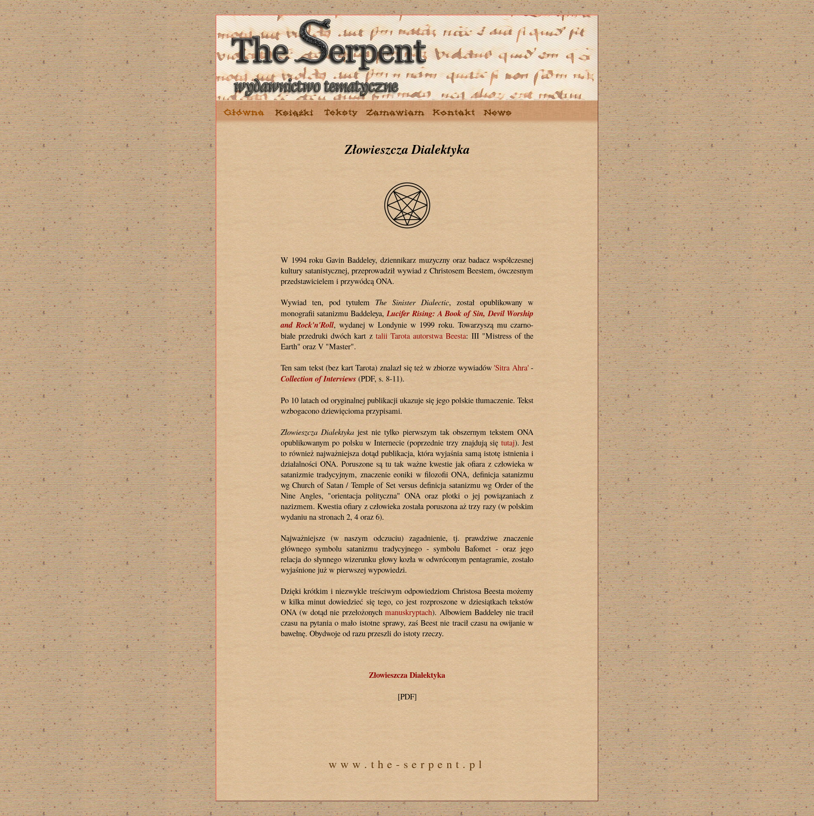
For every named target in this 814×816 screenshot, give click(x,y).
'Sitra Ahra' (511, 367)
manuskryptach (408, 612)
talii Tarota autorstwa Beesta (421, 335)
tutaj (508, 442)
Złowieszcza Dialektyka (407, 674)
